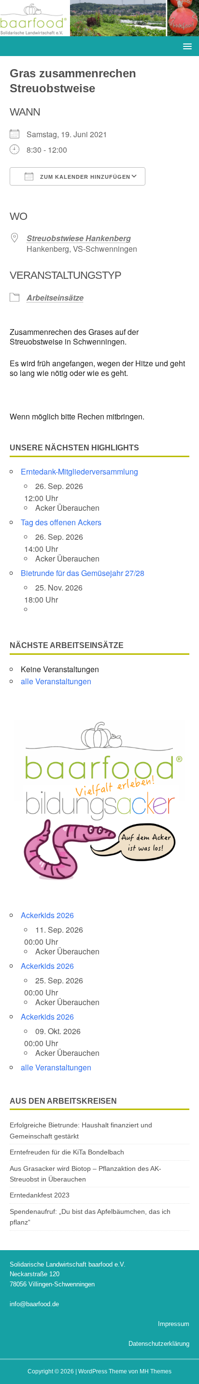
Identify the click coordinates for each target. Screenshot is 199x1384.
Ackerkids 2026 (47, 915)
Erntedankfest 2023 (40, 1195)
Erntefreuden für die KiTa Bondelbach (67, 1152)
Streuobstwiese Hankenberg (79, 238)
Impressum (173, 1323)
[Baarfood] (99, 31)
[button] (186, 46)
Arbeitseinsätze (55, 297)
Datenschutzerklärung (158, 1343)
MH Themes (155, 1371)
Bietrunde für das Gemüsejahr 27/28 (82, 572)
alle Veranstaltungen (56, 681)
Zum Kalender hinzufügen (84, 177)
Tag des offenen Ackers (61, 522)
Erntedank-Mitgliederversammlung (79, 471)
